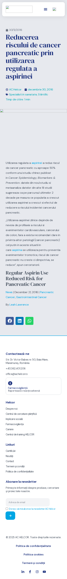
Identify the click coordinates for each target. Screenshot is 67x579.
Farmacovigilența (15, 424)
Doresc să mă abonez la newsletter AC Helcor (32, 508)
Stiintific (43, 94)
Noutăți (9, 456)
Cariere (9, 429)
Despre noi (11, 408)
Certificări (10, 450)
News (9, 292)
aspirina (17, 250)
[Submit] (10, 515)
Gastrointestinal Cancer (31, 297)
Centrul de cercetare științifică (21, 413)
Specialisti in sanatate (23, 94)
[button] (45, 9)
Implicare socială (14, 418)
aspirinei (37, 163)
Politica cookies (33, 554)
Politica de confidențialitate (20, 471)
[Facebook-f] (30, 571)
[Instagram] (37, 571)
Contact (10, 461)
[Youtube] (44, 571)
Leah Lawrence (19, 304)
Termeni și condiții (15, 466)
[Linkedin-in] (22, 571)
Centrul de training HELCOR (20, 434)
